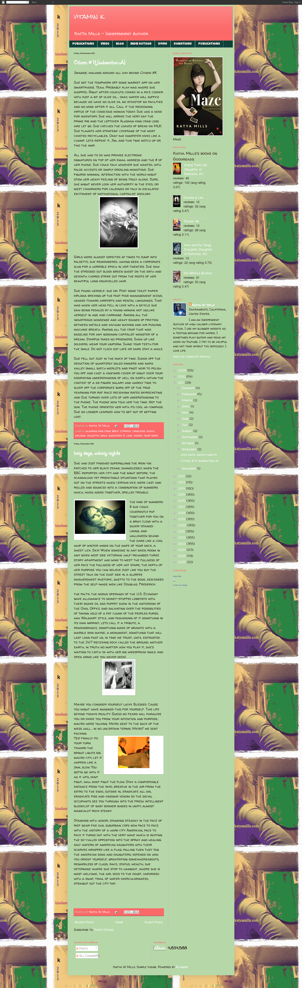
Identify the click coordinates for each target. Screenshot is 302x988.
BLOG (120, 44)
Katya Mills (177, 576)
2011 (181, 382)
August (187, 431)
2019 (182, 519)
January (189, 388)
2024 (182, 550)
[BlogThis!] (128, 426)
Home (162, 44)
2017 (182, 507)
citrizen (125, 431)
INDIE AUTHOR (140, 44)
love (129, 435)
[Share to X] (131, 426)
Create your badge (180, 585)
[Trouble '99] (178, 225)
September (190, 437)
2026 (182, 562)
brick (115, 431)
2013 (182, 482)
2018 (182, 513)
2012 (182, 476)
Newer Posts (84, 922)
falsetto (93, 435)
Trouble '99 (191, 221)
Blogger (182, 967)
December (189, 468)
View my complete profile (191, 356)
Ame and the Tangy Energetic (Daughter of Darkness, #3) (198, 249)
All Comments (89, 955)
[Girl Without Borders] (178, 277)
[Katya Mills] (174, 580)
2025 (182, 556)
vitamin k (89, 16)
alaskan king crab (98, 431)
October (188, 443)
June (186, 418)
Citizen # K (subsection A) (99, 62)
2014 (182, 488)
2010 (182, 376)
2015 (182, 494)
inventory (115, 435)
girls (104, 435)
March (187, 400)
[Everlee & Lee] (178, 201)
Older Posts (154, 922)
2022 (182, 537)
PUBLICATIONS (83, 44)
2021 (182, 531)
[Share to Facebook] (134, 426)
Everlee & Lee (193, 197)
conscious (138, 431)
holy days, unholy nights (97, 452)
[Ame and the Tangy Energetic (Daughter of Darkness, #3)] (178, 249)
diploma (80, 435)
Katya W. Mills (203, 305)
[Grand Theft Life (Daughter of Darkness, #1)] (178, 169)
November (189, 449)
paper (138, 435)
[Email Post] (115, 426)
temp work (151, 435)
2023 (182, 543)
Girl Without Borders (198, 273)
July (185, 425)
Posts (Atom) (104, 929)
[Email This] (125, 426)
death (150, 431)
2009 (182, 370)
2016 (182, 500)
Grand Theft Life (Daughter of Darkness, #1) (195, 169)
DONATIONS (183, 44)
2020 (182, 525)
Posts (83, 948)
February (189, 394)
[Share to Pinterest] (137, 426)
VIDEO (105, 44)
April (186, 406)
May (185, 412)
